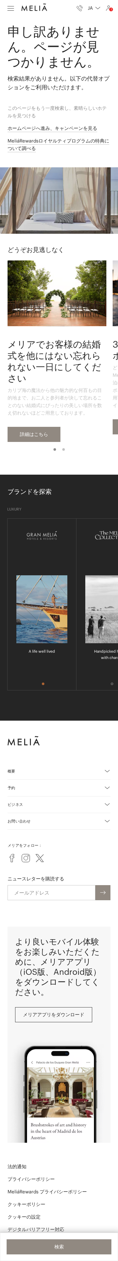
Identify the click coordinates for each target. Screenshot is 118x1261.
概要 (11, 771)
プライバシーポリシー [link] (31, 1179)
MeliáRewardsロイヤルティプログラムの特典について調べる (58, 144)
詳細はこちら (34, 434)
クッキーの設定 (24, 1217)
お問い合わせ (19, 821)
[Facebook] (12, 858)
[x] (39, 858)
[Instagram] (25, 858)
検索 (59, 1247)
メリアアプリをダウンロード (53, 1015)
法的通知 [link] (17, 1166)
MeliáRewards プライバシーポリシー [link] (47, 1192)
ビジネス (15, 804)
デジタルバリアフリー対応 (36, 1229)
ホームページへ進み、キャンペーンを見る (52, 128)
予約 (11, 787)
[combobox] (94, 8)
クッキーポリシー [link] (26, 1204)
